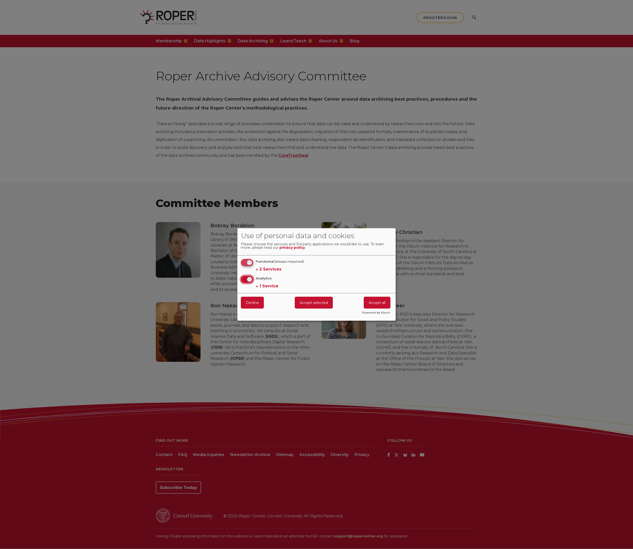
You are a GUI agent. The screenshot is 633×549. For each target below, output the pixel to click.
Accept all (377, 302)
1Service (267, 285)
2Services (268, 269)
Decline (252, 302)
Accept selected (314, 302)
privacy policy (292, 248)
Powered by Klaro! (376, 312)
